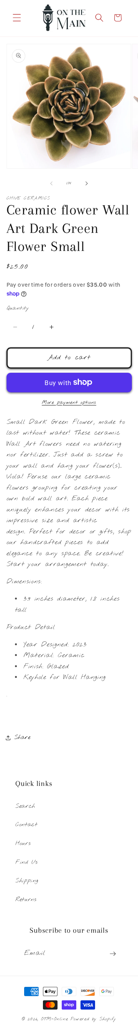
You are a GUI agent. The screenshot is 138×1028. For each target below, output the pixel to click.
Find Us (26, 862)
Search (25, 806)
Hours (23, 843)
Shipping (26, 881)
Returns (26, 899)
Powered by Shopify (93, 1019)
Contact (26, 825)
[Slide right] (86, 183)
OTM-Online (54, 1019)
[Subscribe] (113, 953)
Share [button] (22, 737)
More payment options (69, 402)
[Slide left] (51, 183)
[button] (17, 17)
